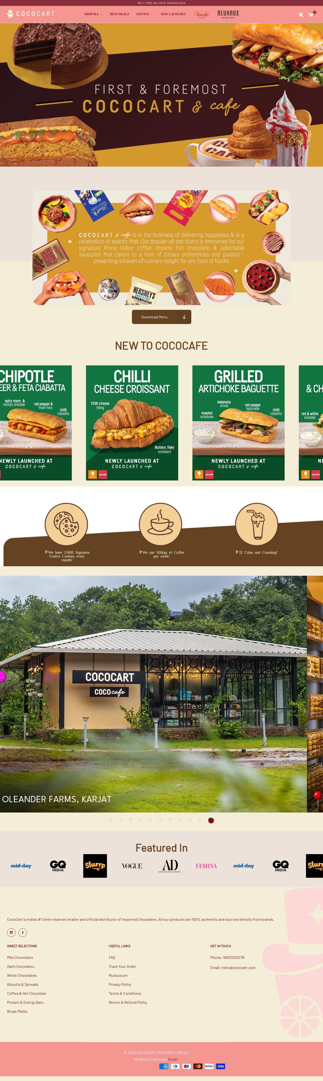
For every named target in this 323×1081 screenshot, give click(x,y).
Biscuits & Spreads (22, 984)
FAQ (112, 957)
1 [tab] (111, 820)
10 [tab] (201, 820)
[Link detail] (11, 932)
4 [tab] (141, 820)
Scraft (173, 1059)
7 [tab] (171, 820)
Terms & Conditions (125, 993)
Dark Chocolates (20, 966)
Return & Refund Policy (128, 1002)
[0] (311, 14)
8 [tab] (181, 820)
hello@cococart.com (239, 967)
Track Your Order (122, 966)
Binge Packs (17, 1011)
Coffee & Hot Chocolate (26, 993)
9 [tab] (191, 820)
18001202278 (233, 957)
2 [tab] (122, 820)
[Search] (301, 14)
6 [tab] (161, 820)
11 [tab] (211, 820)
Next (313, 647)
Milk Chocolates (20, 957)
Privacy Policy (120, 984)
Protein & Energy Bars (25, 1002)
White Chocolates (22, 975)
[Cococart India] (30, 14)
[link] (94, 14)
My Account (118, 975)
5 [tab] (151, 820)
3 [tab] (131, 820)
